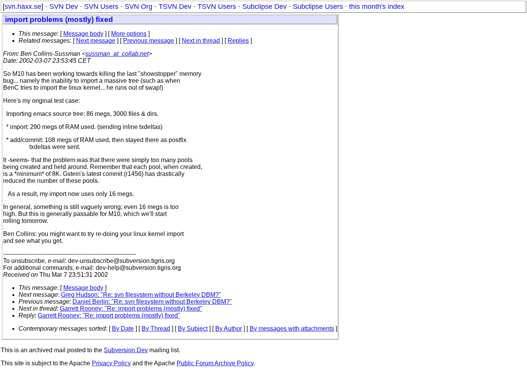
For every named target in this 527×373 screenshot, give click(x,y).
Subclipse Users (318, 6)
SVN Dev (63, 6)
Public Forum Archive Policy (215, 363)
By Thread (156, 328)
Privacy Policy (111, 363)
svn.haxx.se (23, 6)
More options (129, 33)
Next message (95, 40)
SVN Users (101, 6)
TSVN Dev (175, 6)
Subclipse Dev (264, 6)
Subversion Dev (126, 350)
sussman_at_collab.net (117, 53)
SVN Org (138, 6)
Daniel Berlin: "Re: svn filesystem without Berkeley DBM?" (152, 301)
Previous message (148, 40)
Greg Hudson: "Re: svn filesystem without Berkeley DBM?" (141, 294)
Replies (238, 40)
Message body (83, 33)
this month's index (376, 6)
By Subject (193, 328)
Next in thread (201, 40)
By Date (123, 328)
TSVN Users (217, 6)
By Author (228, 328)
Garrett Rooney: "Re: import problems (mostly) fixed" (131, 308)
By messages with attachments (292, 328)
